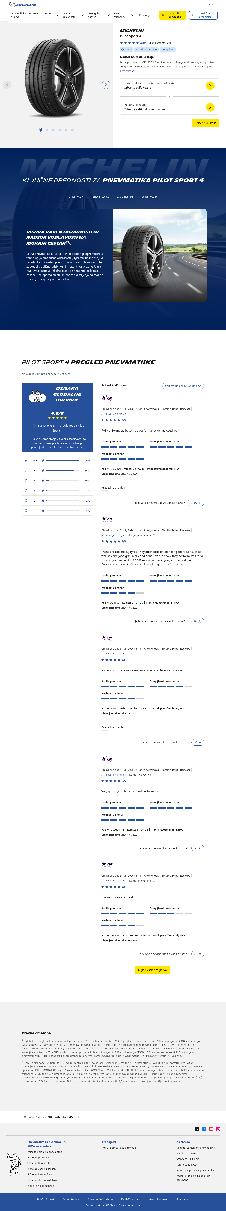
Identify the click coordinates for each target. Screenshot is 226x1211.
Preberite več (128, 71)
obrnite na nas (73, 447)
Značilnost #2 (101, 196)
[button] (145, 43)
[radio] (57, 460)
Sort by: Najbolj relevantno (181, 386)
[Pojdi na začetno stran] (22, 4)
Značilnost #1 (76, 196)
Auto (41, 1117)
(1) (187, 65)
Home (31, 1117)
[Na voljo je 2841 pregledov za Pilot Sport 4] (34, 425)
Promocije (145, 15)
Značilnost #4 (149, 196)
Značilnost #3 (125, 196)
